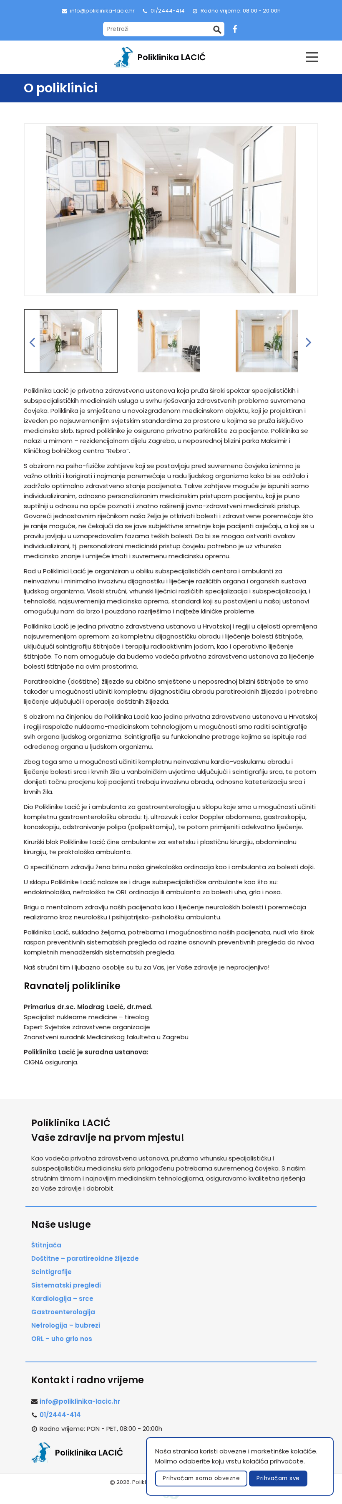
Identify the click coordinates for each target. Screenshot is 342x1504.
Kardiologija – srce (62, 1298)
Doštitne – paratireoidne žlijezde (85, 1258)
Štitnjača (46, 1245)
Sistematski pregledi (66, 1285)
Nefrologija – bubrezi (65, 1325)
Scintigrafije (51, 1271)
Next (309, 341)
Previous (33, 341)
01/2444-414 (168, 11)
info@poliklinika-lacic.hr (102, 11)
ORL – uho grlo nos (61, 1338)
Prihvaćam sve (278, 1478)
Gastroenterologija (63, 1312)
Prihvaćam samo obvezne (201, 1478)
